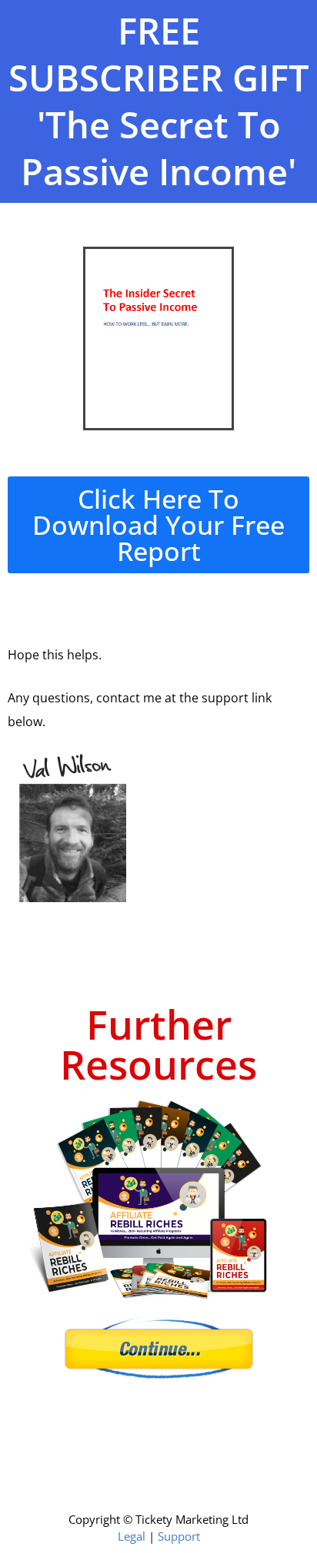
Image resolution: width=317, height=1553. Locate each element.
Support (179, 1536)
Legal (131, 1536)
